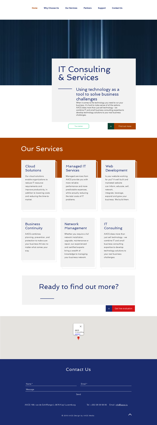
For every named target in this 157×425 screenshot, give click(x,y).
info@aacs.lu (122, 404)
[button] (78, 126)
